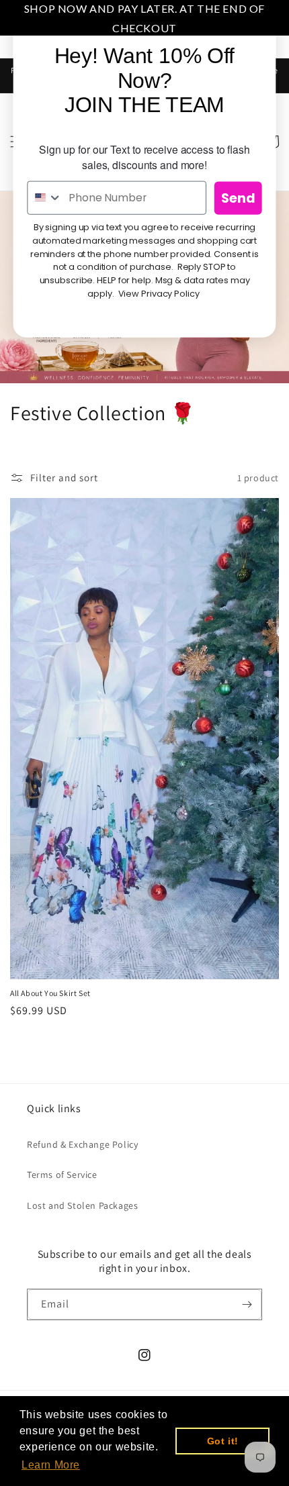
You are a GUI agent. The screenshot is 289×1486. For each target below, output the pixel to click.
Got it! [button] (223, 1441)
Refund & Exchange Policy (82, 1144)
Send (238, 198)
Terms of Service (62, 1175)
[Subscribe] (246, 1304)
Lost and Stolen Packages (82, 1205)
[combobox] (45, 197)
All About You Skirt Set (50, 993)
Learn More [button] (51, 1465)
